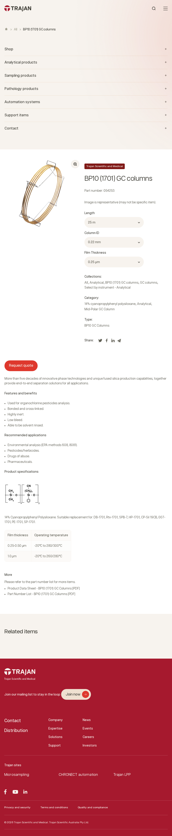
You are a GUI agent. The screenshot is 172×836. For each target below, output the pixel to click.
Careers (88, 737)
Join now (73, 694)
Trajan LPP (122, 775)
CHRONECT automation (78, 775)
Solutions (55, 737)
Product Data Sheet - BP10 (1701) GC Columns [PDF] (44, 588)
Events (88, 728)
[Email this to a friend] (119, 342)
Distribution (16, 730)
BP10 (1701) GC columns (121, 282)
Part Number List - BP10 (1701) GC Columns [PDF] (41, 594)
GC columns (148, 282)
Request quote (21, 366)
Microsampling (16, 775)
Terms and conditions (54, 807)
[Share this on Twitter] (100, 342)
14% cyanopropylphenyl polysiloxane (109, 304)
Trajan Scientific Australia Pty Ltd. (69, 822)
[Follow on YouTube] (15, 792)
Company (55, 720)
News (87, 720)
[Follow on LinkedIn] (25, 792)
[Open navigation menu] (165, 8)
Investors (90, 745)
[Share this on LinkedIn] (113, 342)
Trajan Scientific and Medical (104, 166)
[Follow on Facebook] (5, 792)
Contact (12, 721)
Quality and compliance (93, 807)
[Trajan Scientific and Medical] (45, 8)
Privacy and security (17, 807)
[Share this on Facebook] (106, 342)
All (15, 29)
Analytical (97, 282)
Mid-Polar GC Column (99, 309)
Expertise (55, 728)
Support (54, 745)
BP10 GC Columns (96, 325)
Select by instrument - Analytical (107, 287)
